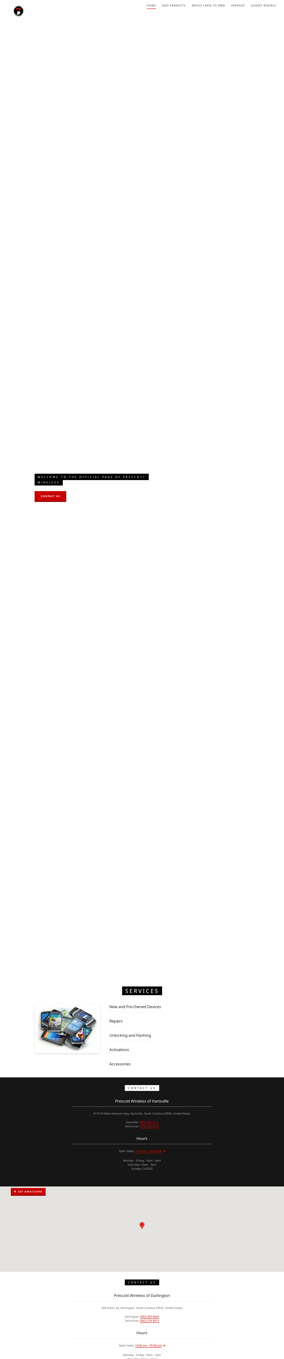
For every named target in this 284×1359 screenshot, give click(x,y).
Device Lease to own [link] (208, 5)
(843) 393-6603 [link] (149, 1316)
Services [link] (238, 5)
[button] (163, 1151)
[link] (18, 4)
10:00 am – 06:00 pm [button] (148, 1151)
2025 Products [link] (174, 5)
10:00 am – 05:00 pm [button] (148, 1345)
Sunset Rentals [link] (263, 5)
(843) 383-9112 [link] (148, 1122)
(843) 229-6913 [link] (149, 1126)
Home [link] (151, 5)
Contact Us (50, 496)
